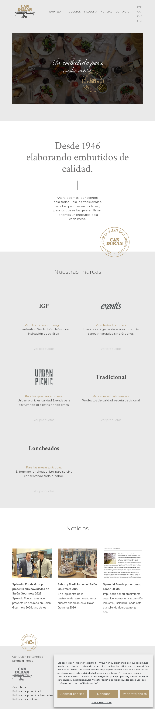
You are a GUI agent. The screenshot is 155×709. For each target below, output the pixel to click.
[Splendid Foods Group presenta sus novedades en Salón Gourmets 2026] (32, 581)
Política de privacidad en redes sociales (38, 695)
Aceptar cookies (72, 694)
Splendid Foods (22, 660)
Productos (73, 11)
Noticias (106, 11)
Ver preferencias (134, 694)
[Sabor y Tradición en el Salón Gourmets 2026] (77, 581)
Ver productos (44, 349)
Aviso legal (19, 687)
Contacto (122, 11)
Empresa (55, 11)
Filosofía (90, 11)
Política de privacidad (26, 691)
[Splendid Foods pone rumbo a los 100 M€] (123, 583)
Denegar (103, 694)
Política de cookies (101, 702)
